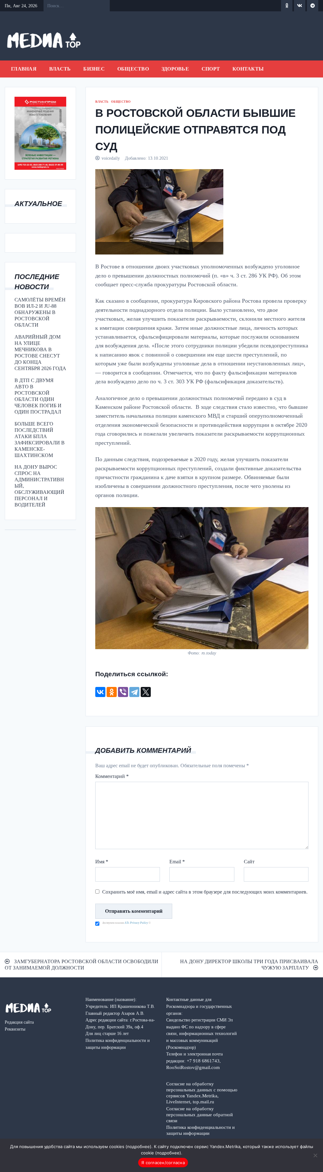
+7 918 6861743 (203, 1060)
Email (177, 861)
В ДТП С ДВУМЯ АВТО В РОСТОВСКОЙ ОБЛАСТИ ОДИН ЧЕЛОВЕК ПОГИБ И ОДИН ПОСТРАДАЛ (38, 396)
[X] (146, 692)
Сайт (249, 861)
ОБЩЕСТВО (133, 68)
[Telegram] (134, 692)
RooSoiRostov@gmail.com (193, 1067)
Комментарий (112, 776)
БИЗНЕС (94, 68)
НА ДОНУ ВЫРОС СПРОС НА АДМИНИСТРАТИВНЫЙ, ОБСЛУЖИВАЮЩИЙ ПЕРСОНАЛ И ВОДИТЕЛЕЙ (39, 485)
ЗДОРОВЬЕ (175, 68)
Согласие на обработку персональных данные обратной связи (199, 1114)
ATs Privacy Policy (137, 922)
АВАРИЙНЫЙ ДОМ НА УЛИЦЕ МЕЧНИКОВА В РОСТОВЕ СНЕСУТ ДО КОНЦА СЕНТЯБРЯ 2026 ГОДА (40, 352)
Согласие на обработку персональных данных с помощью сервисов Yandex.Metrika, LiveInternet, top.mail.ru (201, 1092)
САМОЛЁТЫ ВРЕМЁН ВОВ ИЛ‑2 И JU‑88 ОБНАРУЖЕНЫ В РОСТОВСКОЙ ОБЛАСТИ (40, 312)
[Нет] (315, 1155)
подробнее (138, 1146)
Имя (101, 861)
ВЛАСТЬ (60, 68)
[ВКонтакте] (100, 692)
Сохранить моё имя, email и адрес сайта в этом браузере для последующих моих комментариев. (205, 892)
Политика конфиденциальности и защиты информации (200, 1130)
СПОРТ (211, 68)
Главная (24, 68)
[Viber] (123, 692)
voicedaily (111, 158)
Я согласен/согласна (163, 1162)
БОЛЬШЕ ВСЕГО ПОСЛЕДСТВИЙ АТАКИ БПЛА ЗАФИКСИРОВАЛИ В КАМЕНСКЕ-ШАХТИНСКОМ (40, 439)
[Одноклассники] (112, 692)
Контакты (248, 68)
